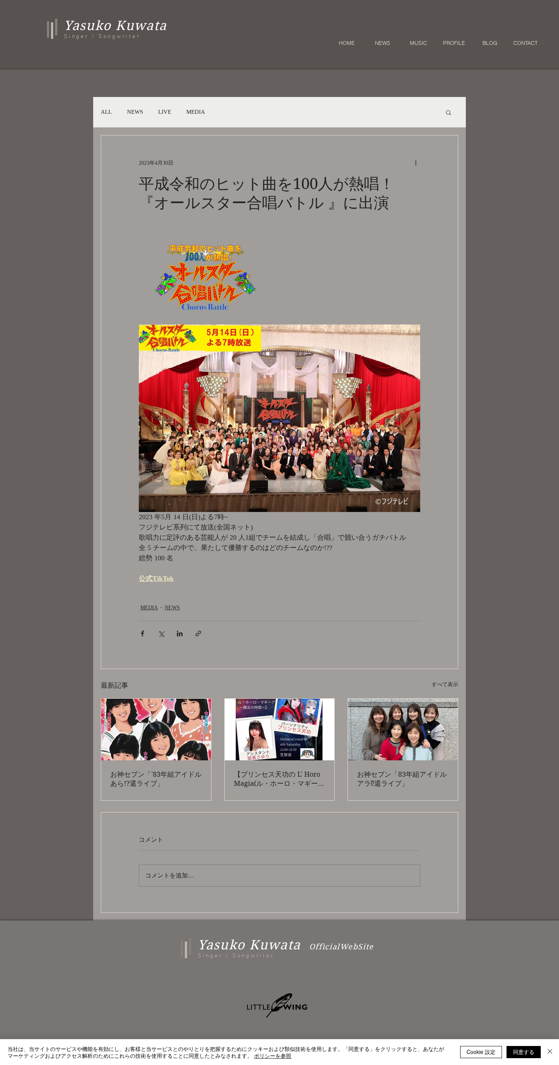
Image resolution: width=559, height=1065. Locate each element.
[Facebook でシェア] (142, 633)
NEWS (135, 112)
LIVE (164, 112)
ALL (106, 112)
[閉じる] (549, 1052)
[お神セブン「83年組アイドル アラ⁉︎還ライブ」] (403, 729)
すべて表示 (445, 684)
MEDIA (195, 112)
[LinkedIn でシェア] (179, 633)
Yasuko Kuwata (249, 944)
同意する (523, 1051)
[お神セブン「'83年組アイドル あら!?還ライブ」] (156, 729)
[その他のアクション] (415, 162)
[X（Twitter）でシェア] (161, 633)
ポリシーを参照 (272, 1055)
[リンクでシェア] (198, 633)
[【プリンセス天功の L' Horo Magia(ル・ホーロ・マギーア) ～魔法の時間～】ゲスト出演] (280, 729)
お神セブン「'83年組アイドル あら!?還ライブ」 (156, 778)
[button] (448, 112)
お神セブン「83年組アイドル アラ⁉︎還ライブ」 (402, 778)
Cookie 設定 (481, 1051)
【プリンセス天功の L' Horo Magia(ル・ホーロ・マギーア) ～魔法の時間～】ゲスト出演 (277, 779)
